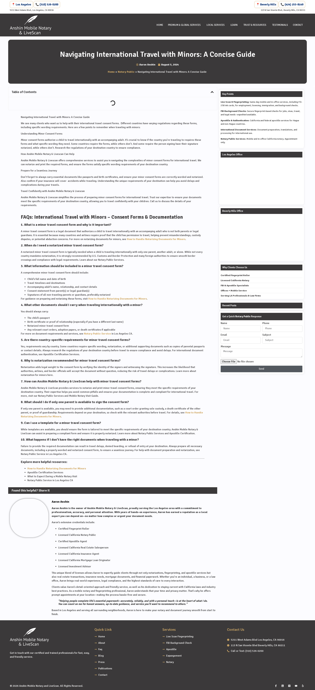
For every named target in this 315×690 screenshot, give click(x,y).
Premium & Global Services (184, 24)
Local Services (216, 24)
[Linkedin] (282, 685)
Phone (265, 323)
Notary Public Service (97, 333)
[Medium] (289, 685)
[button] (212, 92)
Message (226, 346)
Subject (266, 335)
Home (160, 24)
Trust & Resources (254, 24)
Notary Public (126, 71)
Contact (298, 24)
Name (224, 323)
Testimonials (280, 24)
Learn (234, 24)
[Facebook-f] (275, 685)
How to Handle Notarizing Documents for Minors (156, 239)
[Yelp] (302, 685)
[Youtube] (296, 685)
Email (224, 335)
